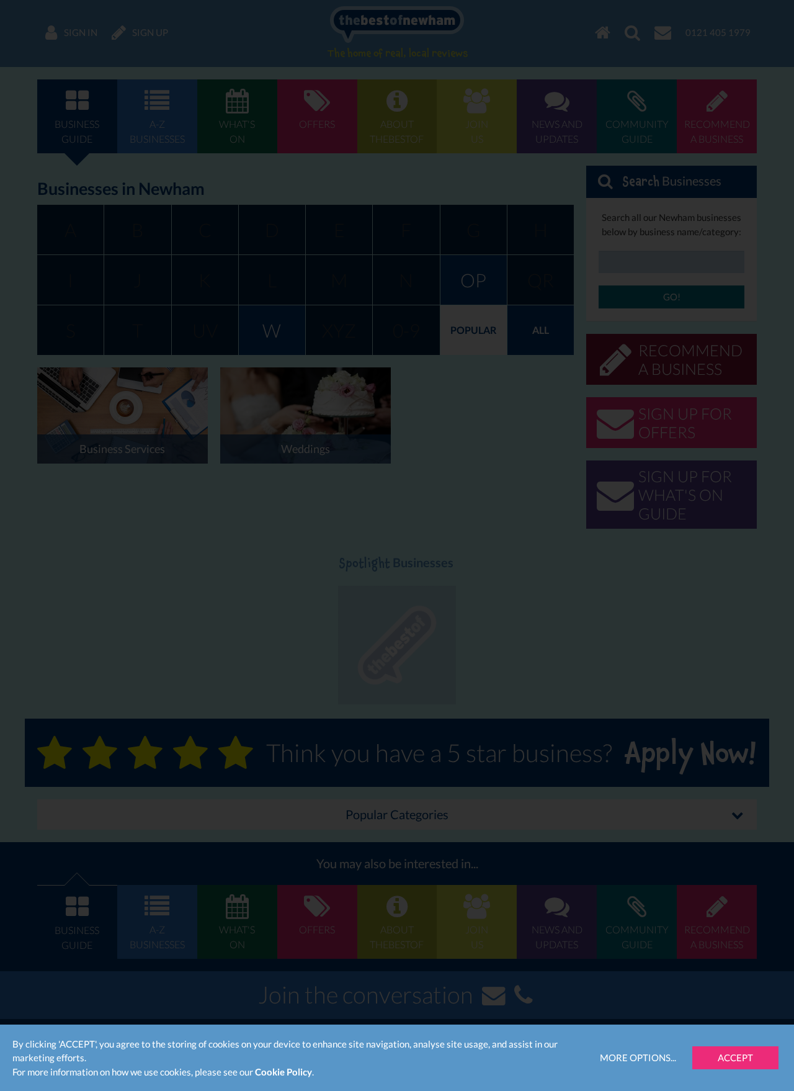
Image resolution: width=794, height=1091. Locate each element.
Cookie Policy (283, 1071)
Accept (735, 1057)
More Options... (638, 1057)
